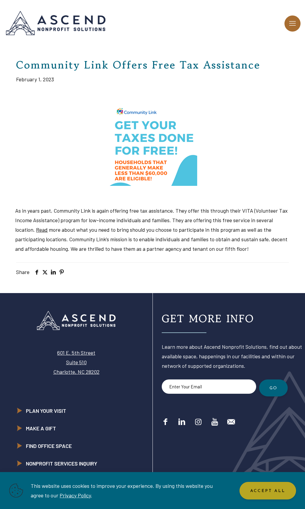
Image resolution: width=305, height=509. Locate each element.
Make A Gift (41, 428)
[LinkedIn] (182, 421)
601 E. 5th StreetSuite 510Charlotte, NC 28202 (76, 362)
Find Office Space (49, 446)
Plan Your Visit (46, 410)
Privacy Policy (75, 495)
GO (273, 388)
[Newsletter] (231, 421)
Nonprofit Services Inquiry (61, 463)
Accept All (267, 491)
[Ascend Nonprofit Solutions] (55, 22)
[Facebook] (165, 421)
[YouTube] (214, 421)
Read (42, 229)
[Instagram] (198, 421)
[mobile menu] (292, 23)
